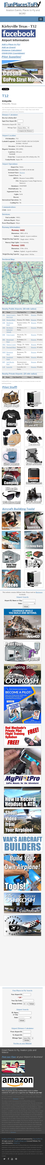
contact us (16, 1143)
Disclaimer (13, 1132)
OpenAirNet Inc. (38, 1139)
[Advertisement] (22, 959)
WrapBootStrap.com (20, 1141)
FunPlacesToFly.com (8, 1139)
